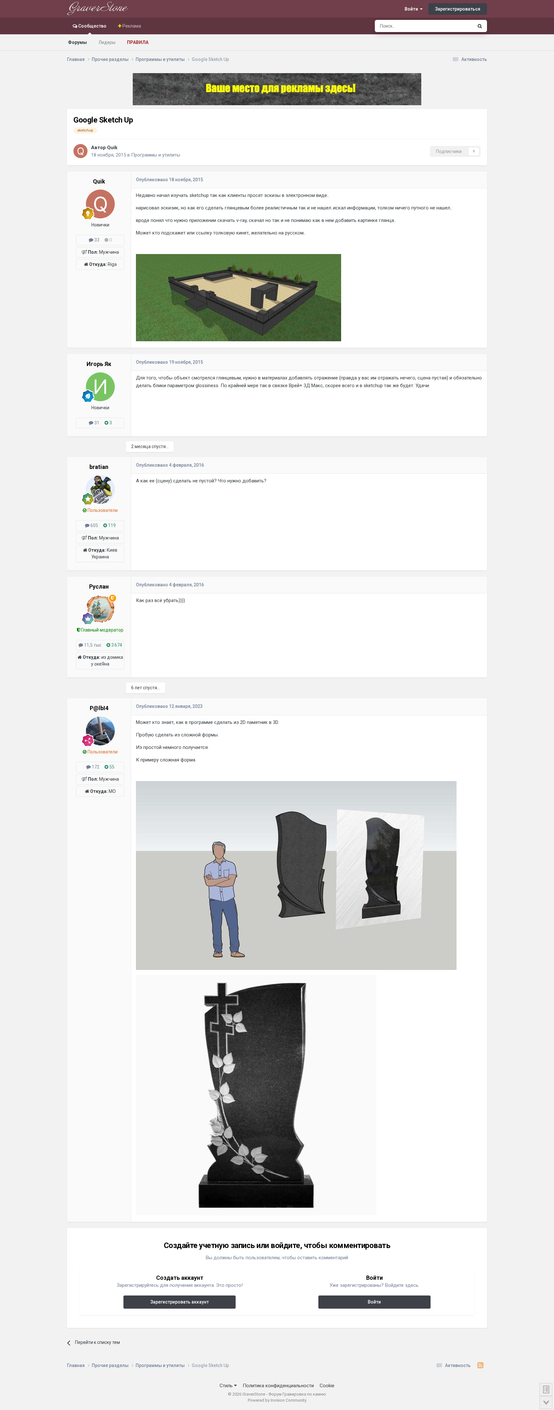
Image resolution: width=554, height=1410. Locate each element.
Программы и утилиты (155, 155)
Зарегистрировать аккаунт (179, 1301)
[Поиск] (480, 26)
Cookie (327, 1386)
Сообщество (91, 26)
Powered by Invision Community (277, 1400)
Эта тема (455, 26)
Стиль (227, 1386)
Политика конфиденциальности (278, 1386)
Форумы (77, 42)
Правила (137, 42)
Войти (412, 9)
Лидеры (106, 42)
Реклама (131, 26)
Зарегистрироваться (457, 9)
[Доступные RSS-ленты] (480, 1365)
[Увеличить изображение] (238, 297)
